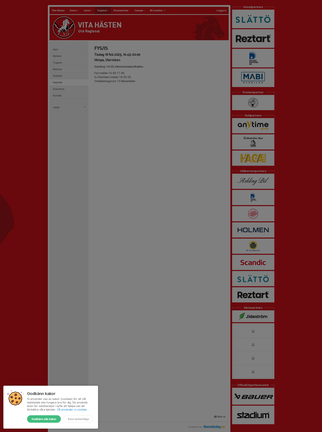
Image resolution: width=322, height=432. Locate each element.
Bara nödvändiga (78, 419)
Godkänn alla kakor (44, 419)
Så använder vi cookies (72, 409)
